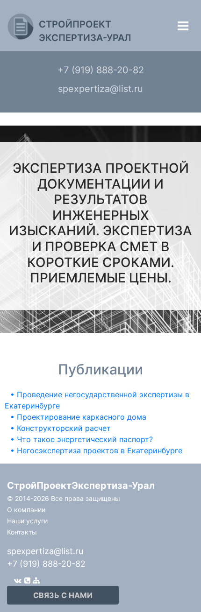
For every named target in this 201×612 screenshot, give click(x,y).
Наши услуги (27, 521)
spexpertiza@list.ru (45, 551)
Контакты (22, 532)
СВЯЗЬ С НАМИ (63, 595)
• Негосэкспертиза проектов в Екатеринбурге (96, 450)
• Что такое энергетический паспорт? (81, 439)
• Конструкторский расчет (60, 428)
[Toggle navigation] (183, 26)
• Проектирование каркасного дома (78, 417)
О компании (26, 510)
